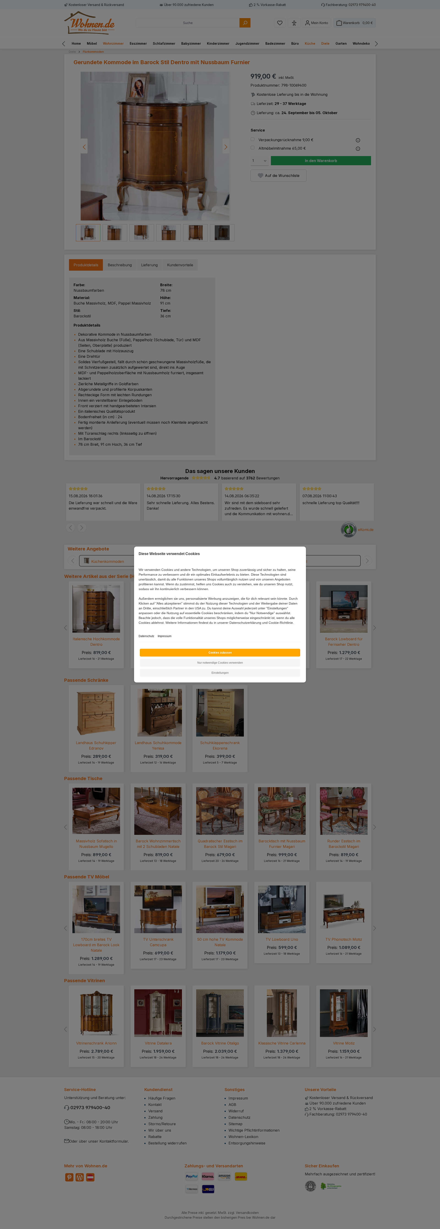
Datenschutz (146, 636)
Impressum (164, 636)
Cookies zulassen (220, 652)
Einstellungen (220, 672)
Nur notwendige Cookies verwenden (220, 662)
